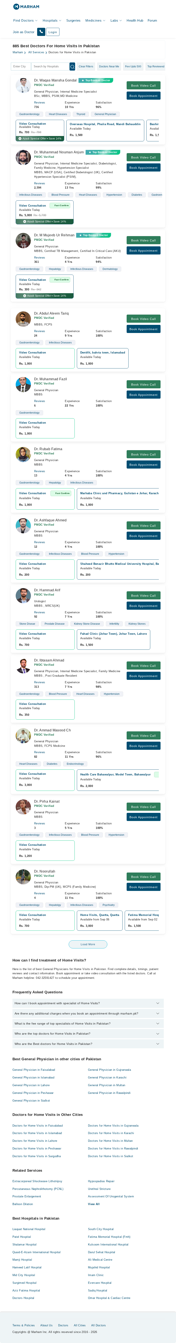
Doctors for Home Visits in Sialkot (110, 1156)
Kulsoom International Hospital (108, 1244)
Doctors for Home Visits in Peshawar (36, 1148)
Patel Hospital (21, 1236)
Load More (88, 944)
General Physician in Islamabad (33, 1077)
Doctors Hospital (23, 1298)
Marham (18, 52)
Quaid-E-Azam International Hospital (36, 1252)
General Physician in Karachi (107, 1077)
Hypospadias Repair (101, 1181)
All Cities (80, 1325)
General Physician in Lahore (31, 1085)
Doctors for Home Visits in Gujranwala (113, 1125)
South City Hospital (101, 1229)
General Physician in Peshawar (33, 1093)
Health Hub (135, 20)
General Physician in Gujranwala (109, 1069)
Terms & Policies (23, 1325)
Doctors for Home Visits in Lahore (34, 1140)
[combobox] (21, 66)
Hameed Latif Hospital (27, 1267)
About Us (46, 1325)
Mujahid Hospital (99, 1267)
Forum (152, 20)
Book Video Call (143, 85)
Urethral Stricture (99, 1189)
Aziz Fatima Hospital (26, 1290)
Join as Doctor (23, 32)
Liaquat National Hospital (29, 1229)
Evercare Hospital (100, 1282)
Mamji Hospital (22, 1259)
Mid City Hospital (23, 1275)
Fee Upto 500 (133, 66)
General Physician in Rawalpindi (109, 1093)
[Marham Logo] (26, 8)
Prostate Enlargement (26, 1196)
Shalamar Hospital (24, 1244)
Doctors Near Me (109, 66)
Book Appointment (143, 96)
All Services (36, 52)
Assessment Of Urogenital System (111, 1196)
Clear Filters (86, 66)
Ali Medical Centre (100, 1259)
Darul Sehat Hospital (101, 1252)
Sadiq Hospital (97, 1290)
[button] (41, 32)
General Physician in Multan (106, 1085)
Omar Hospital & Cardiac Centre (109, 1298)
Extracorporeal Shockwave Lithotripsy (37, 1181)
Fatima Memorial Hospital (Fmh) (109, 1236)
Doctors (63, 1325)
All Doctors (98, 1325)
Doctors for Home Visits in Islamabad (37, 1133)
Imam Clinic (96, 1275)
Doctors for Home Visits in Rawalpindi (113, 1148)
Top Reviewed (155, 66)
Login (53, 32)
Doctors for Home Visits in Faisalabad (37, 1125)
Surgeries (73, 20)
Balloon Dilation (22, 1204)
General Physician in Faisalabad (33, 1069)
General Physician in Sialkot (31, 1100)
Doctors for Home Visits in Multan (110, 1140)
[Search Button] (72, 66)
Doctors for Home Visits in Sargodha (36, 1156)
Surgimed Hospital (24, 1282)
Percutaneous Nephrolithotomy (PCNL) (38, 1189)
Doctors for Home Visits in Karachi (111, 1133)
